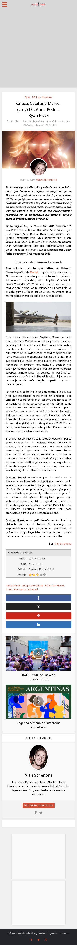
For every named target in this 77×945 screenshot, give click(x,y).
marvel (34, 589)
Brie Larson (14, 585)
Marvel (34, 272)
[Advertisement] (38, 49)
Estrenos (47, 97)
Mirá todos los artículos (38, 805)
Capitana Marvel (33, 585)
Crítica (35, 97)
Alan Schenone (35, 125)
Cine (27, 97)
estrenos (21, 589)
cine (10, 589)
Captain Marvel (56, 585)
